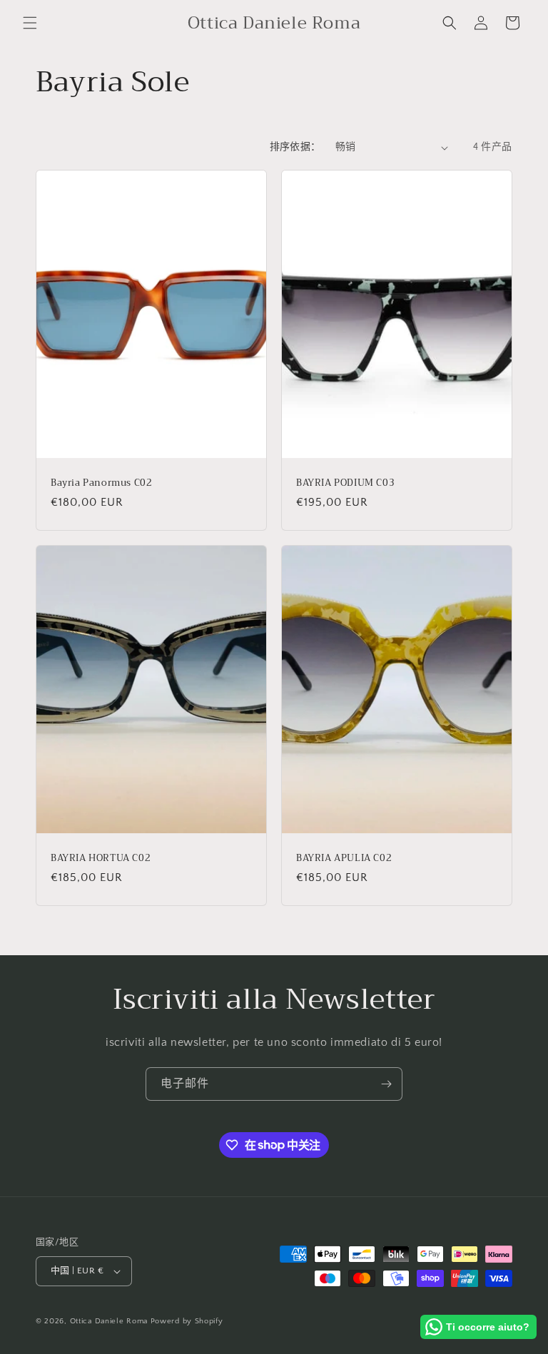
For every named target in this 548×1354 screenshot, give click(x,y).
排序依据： (295, 147)
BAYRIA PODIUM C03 (345, 483)
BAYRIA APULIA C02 (344, 858)
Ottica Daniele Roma (109, 1321)
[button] (30, 23)
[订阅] (386, 1084)
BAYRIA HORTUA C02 (101, 858)
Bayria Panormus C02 (101, 483)
